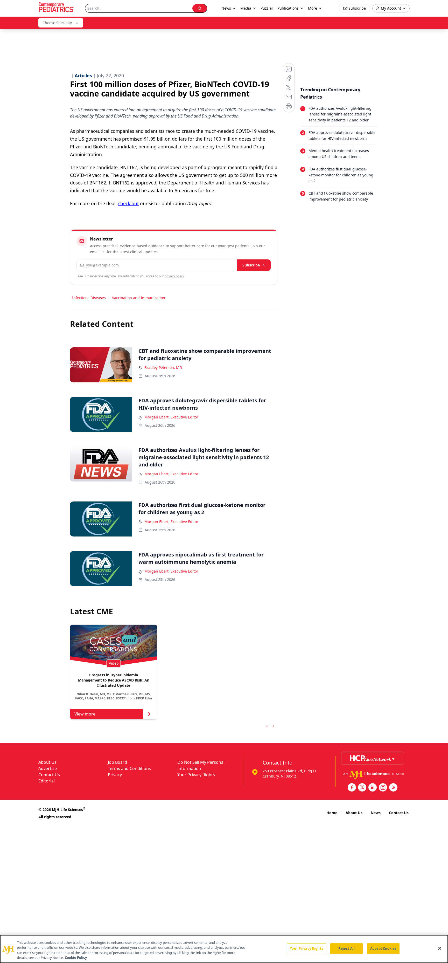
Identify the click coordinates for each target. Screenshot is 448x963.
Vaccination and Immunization (138, 297)
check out (128, 203)
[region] (224, 949)
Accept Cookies (383, 948)
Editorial (46, 781)
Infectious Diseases (89, 297)
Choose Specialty (57, 22)
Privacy (115, 775)
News (376, 812)
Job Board (117, 762)
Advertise (47, 768)
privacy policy (174, 276)
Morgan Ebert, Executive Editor (171, 417)
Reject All (346, 948)
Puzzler (267, 8)
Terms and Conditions (129, 768)
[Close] (439, 948)
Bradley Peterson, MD (163, 367)
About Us (47, 762)
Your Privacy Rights (196, 775)
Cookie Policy (76, 957)
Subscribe (251, 265)
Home (331, 812)
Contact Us (49, 775)
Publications (288, 8)
